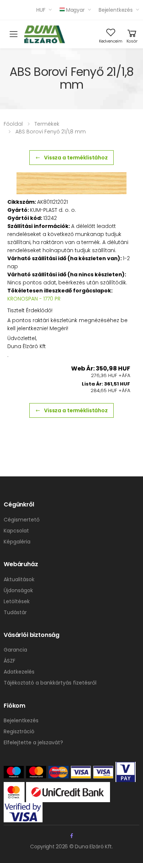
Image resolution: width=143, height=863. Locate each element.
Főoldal (13, 124)
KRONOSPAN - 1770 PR (33, 298)
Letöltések (17, 601)
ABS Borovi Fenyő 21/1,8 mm (50, 131)
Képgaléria (17, 541)
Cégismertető (22, 519)
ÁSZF (9, 660)
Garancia (15, 649)
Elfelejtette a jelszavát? (33, 742)
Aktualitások (19, 579)
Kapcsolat (16, 530)
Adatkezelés (19, 671)
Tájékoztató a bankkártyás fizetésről (50, 682)
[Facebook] (71, 835)
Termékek (46, 124)
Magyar (75, 10)
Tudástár (15, 612)
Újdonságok (18, 590)
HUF (40, 10)
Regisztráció (19, 731)
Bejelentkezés (116, 10)
